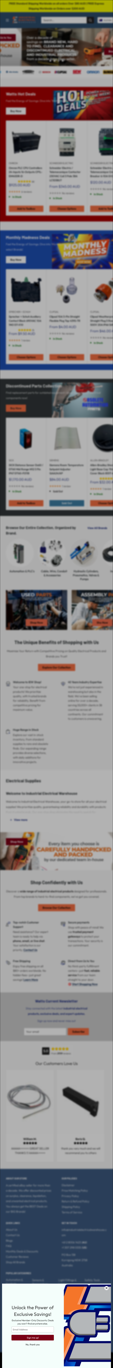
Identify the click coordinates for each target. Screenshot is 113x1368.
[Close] (106, 1288)
